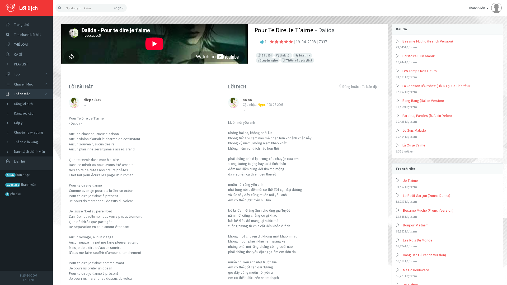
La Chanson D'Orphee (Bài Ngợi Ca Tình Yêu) (436, 85)
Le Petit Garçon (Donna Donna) (426, 195)
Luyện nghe (269, 60)
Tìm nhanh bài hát (27, 34)
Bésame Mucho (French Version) (427, 41)
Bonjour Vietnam (416, 225)
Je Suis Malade (414, 130)
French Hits (406, 168)
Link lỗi (284, 55)
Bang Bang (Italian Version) (423, 100)
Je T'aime (410, 180)
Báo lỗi (266, 55)
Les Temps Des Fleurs (419, 70)
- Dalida (324, 30)
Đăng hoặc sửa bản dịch (360, 86)
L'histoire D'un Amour (418, 56)
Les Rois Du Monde (418, 240)
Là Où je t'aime (413, 145)
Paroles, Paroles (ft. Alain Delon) (427, 115)
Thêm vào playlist (298, 60)
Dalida (401, 29)
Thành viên (477, 8)
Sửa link (304, 55)
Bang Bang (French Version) (424, 255)
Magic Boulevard (416, 270)
